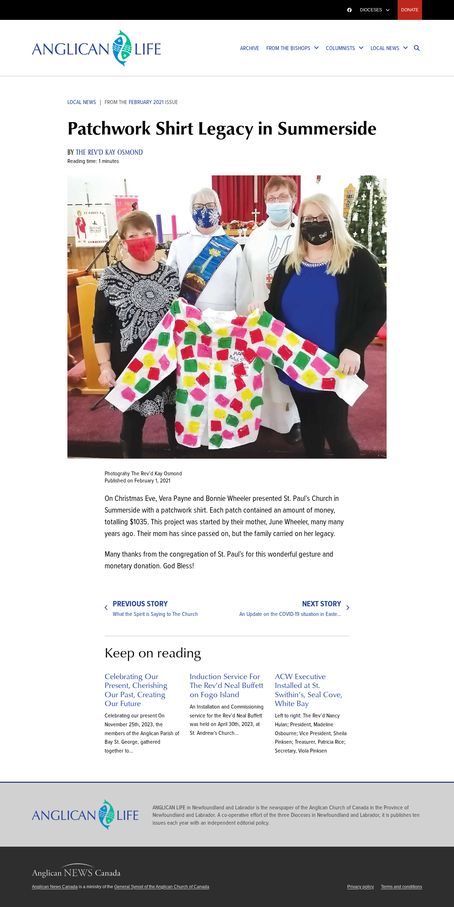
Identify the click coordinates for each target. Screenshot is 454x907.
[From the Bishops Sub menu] (316, 48)
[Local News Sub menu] (405, 48)
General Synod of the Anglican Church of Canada (161, 886)
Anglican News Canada (59, 9)
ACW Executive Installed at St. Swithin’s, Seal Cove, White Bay (308, 690)
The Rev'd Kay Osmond (109, 152)
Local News (385, 48)
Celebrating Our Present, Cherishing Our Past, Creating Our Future (136, 690)
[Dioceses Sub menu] (388, 10)
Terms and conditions (401, 886)
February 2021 (146, 102)
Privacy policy (360, 886)
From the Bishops (288, 48)
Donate (410, 9)
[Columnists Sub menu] (361, 48)
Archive (249, 48)
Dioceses (371, 9)
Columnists (340, 48)
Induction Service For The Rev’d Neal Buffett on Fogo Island (226, 685)
